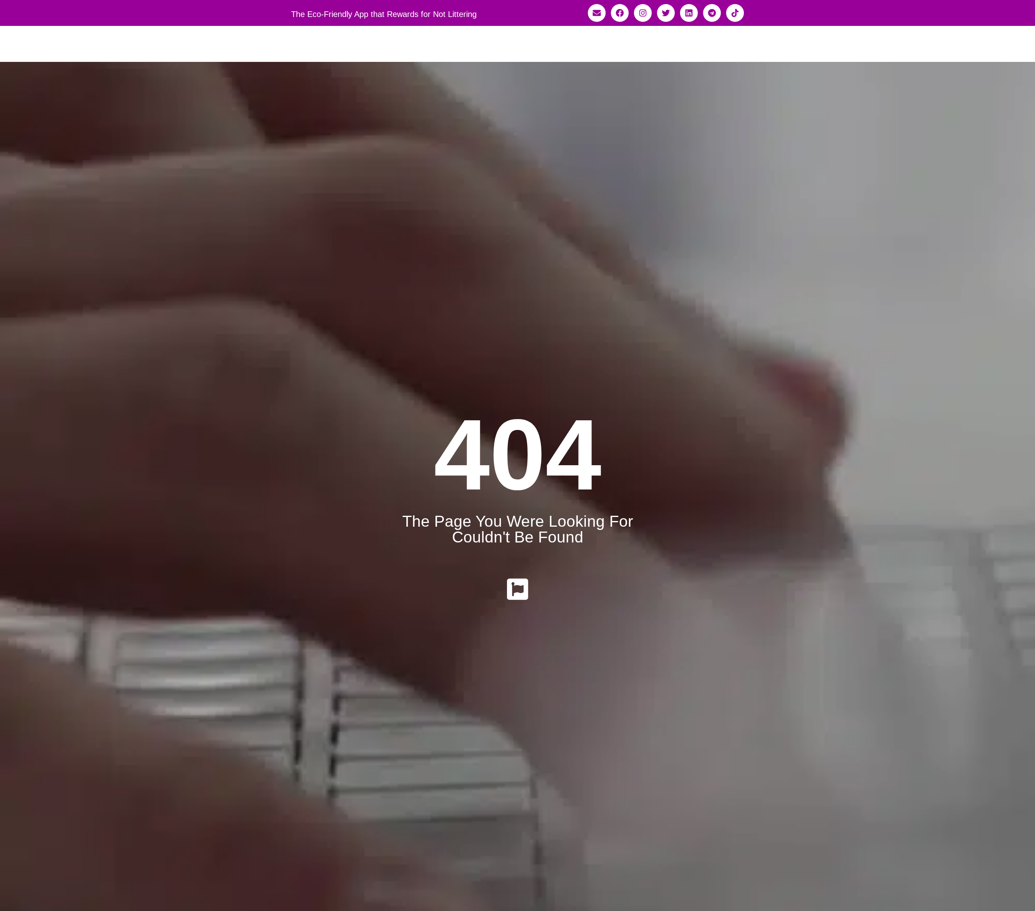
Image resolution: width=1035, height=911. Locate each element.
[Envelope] (597, 13)
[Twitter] (666, 13)
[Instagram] (643, 13)
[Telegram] (712, 13)
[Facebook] (620, 13)
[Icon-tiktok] (735, 13)
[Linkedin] (689, 13)
